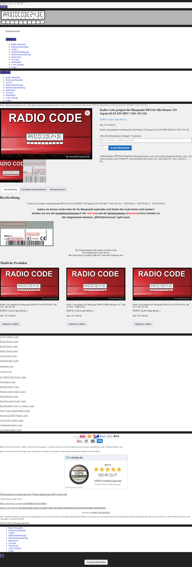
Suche (3, 7)
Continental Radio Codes (11, 425)
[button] (87, 113)
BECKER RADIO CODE (28, 508)
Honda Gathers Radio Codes (13, 391)
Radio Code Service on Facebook (12, 503)
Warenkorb (16, 62)
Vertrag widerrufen (96, 562)
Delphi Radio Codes (6, 366)
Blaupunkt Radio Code (16, 105)
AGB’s (14, 49)
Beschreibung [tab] (10, 189)
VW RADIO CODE (45, 508)
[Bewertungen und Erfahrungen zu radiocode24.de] (15, 494)
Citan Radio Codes (8, 356)
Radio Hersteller (18, 44)
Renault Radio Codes (9, 387)
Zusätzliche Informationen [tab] (33, 189)
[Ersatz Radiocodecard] (42, 494)
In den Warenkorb (120, 148)
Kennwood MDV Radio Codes (14, 415)
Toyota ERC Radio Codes (11, 420)
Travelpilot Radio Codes (11, 430)
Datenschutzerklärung (21, 54)
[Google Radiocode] (60, 494)
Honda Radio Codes (9, 396)
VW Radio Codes (6, 372)
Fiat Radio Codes (7, 382)
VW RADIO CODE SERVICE (64, 508)
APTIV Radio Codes (9, 337)
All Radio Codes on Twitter (36, 503)
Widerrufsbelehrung (20, 52)
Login (14, 67)
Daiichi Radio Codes (9, 361)
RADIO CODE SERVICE (9, 508)
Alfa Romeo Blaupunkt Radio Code (43, 105)
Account (15, 59)
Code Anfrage (17, 64)
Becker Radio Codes (9, 341)
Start (2, 105)
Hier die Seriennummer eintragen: (120, 136)
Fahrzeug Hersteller (20, 47)
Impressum (16, 57)
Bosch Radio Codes (9, 346)
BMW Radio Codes (9, 351)
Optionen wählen (10, 324)
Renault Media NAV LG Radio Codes (17, 406)
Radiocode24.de (13, 31)
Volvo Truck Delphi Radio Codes (15, 411)
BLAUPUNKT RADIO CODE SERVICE (91, 508)
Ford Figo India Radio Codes (13, 401)
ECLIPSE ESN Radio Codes (13, 377)
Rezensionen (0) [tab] (57, 189)
